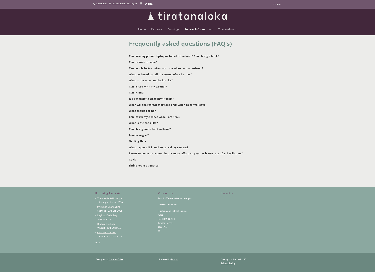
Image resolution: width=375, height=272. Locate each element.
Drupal (174, 259)
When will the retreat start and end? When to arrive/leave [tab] (167, 105)
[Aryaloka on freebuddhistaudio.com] (150, 3)
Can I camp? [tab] (137, 92)
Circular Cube (116, 259)
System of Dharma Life (108, 206)
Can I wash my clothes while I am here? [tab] (154, 117)
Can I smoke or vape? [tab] (143, 62)
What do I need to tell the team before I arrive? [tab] (160, 74)
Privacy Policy (228, 263)
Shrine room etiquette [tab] (143, 165)
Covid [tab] (132, 159)
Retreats (156, 29)
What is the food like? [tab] (143, 123)
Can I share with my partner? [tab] (148, 86)
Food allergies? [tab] (139, 135)
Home (142, 29)
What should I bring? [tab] (142, 111)
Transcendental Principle (109, 198)
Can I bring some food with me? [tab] (150, 129)
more (97, 242)
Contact (277, 4)
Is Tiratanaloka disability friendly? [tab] (151, 98)
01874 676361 (101, 3)
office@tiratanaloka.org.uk (124, 3)
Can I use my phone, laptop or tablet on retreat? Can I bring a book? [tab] (174, 56)
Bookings (173, 29)
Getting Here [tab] (137, 141)
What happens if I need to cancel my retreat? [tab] (158, 147)
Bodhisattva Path (106, 223)
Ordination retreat (106, 232)
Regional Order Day (107, 215)
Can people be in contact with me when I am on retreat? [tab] (166, 68)
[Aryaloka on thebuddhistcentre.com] (145, 3)
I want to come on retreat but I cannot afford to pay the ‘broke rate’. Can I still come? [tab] (186, 153)
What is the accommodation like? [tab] (151, 80)
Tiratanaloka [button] (226, 29)
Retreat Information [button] (198, 29)
